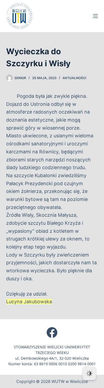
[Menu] (95, 16)
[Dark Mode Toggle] (89, 373)
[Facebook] (52, 332)
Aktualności (74, 78)
